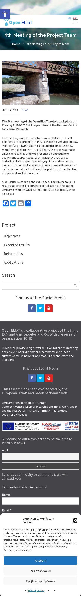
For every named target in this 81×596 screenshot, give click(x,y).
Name (7, 494)
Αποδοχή (40, 560)
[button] (75, 520)
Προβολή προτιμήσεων (40, 581)
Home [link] (16, 44)
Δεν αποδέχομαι (40, 570)
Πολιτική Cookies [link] (36, 590)
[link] (5, 14)
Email (5, 450)
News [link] (25, 110)
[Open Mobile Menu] (72, 21)
